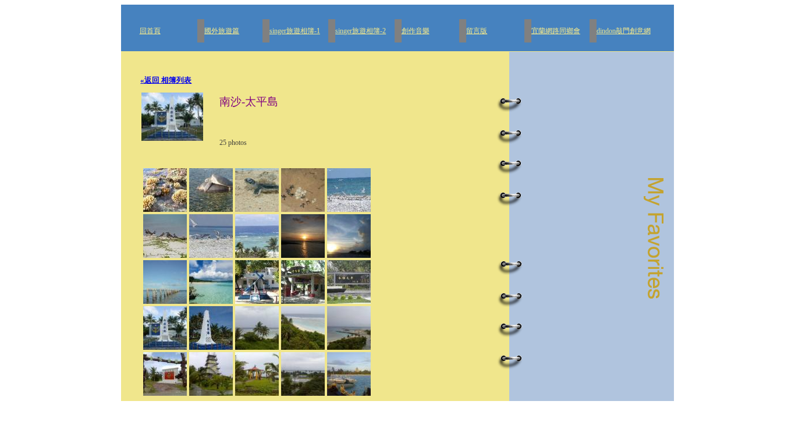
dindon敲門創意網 (624, 31)
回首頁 (150, 31)
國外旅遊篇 (221, 31)
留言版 (476, 31)
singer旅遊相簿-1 (294, 31)
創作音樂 (416, 31)
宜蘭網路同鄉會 (555, 31)
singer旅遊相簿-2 (360, 31)
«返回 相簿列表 (165, 80)
